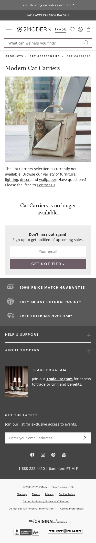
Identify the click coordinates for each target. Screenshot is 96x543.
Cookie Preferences (72, 508)
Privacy (49, 494)
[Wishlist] (72, 29)
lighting (11, 179)
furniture (68, 174)
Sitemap (22, 494)
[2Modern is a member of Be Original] (48, 521)
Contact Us (46, 184)
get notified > (48, 263)
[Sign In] (80, 29)
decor (25, 179)
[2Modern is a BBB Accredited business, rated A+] (27, 534)
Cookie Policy (67, 494)
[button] (88, 29)
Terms (36, 494)
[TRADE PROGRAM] (48, 382)
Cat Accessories (45, 56)
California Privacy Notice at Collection (46, 501)
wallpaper (47, 179)
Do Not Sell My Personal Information (31, 508)
